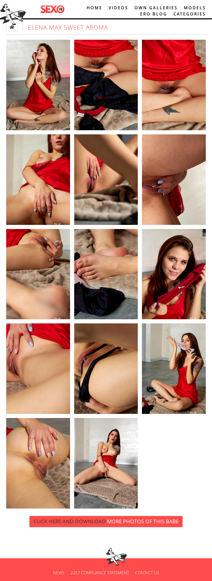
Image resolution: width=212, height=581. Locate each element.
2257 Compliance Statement (100, 573)
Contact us (147, 573)
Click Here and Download (106, 521)
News (58, 573)
